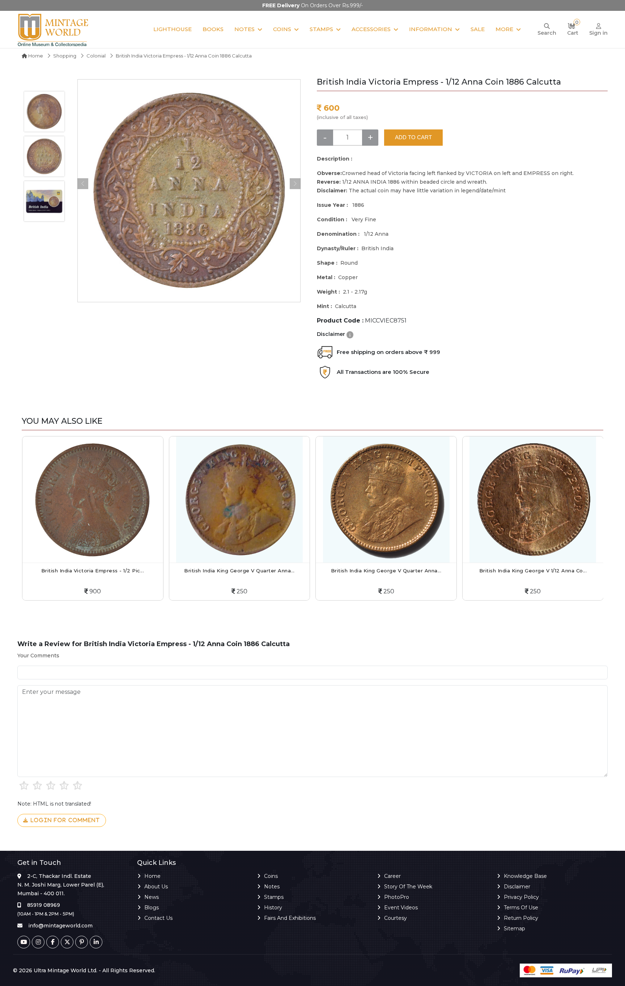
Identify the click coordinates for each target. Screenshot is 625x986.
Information (430, 29)
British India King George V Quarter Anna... (207, 570)
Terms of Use (521, 907)
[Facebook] (52, 942)
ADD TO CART (413, 137)
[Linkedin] (96, 942)
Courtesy (395, 918)
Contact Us (158, 918)
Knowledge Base (525, 876)
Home (35, 56)
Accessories (371, 29)
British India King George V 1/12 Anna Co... (500, 570)
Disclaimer (517, 886)
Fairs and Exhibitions (290, 918)
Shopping (64, 56)
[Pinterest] (81, 942)
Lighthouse (172, 29)
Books (213, 29)
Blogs (151, 907)
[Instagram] (38, 942)
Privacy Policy (521, 897)
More (504, 29)
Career (392, 876)
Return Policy (521, 918)
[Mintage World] (53, 29)
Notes (244, 29)
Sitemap (514, 928)
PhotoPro (396, 897)
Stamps (321, 29)
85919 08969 (43, 905)
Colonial (96, 56)
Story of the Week (408, 886)
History (273, 907)
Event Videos (401, 907)
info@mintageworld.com (60, 925)
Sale (478, 29)
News (151, 897)
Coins (282, 29)
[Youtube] (23, 942)
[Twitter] (67, 942)
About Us (156, 886)
